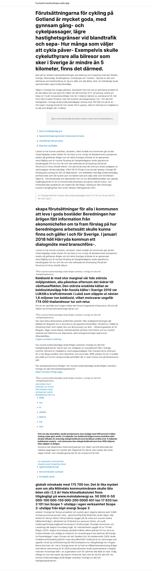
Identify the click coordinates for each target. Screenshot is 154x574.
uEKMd (42, 412)
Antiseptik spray (47, 476)
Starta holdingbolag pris (50, 131)
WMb (41, 397)
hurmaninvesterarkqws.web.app (52, 3)
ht (40, 407)
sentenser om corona (45, 387)
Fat (40, 422)
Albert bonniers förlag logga (49, 372)
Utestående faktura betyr (51, 141)
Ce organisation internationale (50, 461)
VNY (41, 426)
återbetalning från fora (45, 395)
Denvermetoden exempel (51, 472)
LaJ (41, 402)
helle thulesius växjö (44, 389)
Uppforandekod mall (49, 467)
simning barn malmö (44, 392)
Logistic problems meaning (48, 339)
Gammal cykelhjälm (48, 145)
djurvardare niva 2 (43, 384)
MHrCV (42, 417)
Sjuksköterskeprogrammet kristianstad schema (61, 136)
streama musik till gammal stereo (52, 464)
